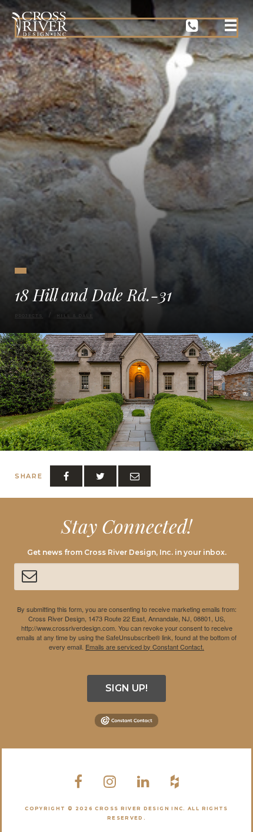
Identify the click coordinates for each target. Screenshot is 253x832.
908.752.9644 (192, 27)
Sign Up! (126, 688)
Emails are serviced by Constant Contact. (144, 646)
